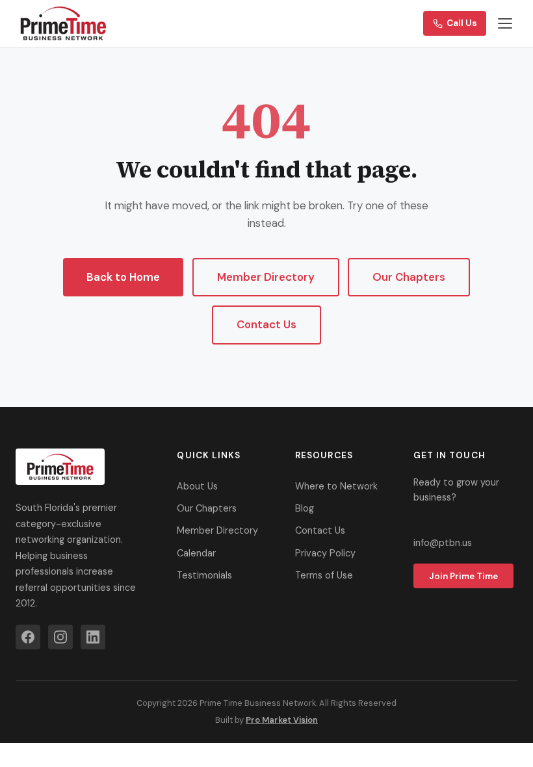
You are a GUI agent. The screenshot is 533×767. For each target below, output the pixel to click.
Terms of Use (324, 575)
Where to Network (336, 486)
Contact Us (266, 324)
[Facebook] (28, 637)
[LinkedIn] (93, 637)
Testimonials (204, 575)
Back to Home (123, 277)
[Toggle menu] (505, 23)
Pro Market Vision (282, 719)
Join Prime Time (463, 576)
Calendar (196, 553)
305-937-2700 (459, 522)
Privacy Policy (325, 553)
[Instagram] (60, 637)
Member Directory (266, 277)
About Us (197, 486)
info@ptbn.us (442, 543)
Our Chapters (408, 277)
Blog (304, 508)
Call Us (462, 23)
